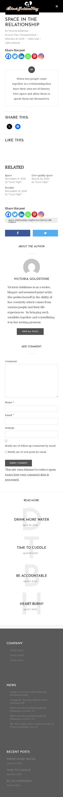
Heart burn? (31, 604)
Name (9, 402)
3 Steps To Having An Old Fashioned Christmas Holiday (28, 693)
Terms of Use (17, 660)
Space (8, 175)
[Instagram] (41, 56)
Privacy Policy (17, 655)
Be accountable (31, 576)
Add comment (12, 43)
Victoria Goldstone (18, 31)
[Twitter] (15, 56)
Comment (11, 361)
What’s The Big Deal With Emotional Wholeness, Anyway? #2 (28, 709)
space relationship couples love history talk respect (30, 221)
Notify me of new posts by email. (27, 452)
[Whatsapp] (28, 56)
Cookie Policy (17, 650)
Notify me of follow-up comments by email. (30, 446)
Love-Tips (13, 35)
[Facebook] (8, 56)
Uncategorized (28, 35)
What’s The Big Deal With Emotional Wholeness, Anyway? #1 (28, 717)
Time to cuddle (31, 548)
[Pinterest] (34, 56)
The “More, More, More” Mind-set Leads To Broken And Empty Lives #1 (32, 725)
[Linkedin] (21, 56)
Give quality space (42, 175)
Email (9, 415)
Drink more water (31, 519)
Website (9, 428)
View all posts (30, 332)
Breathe (9, 187)
